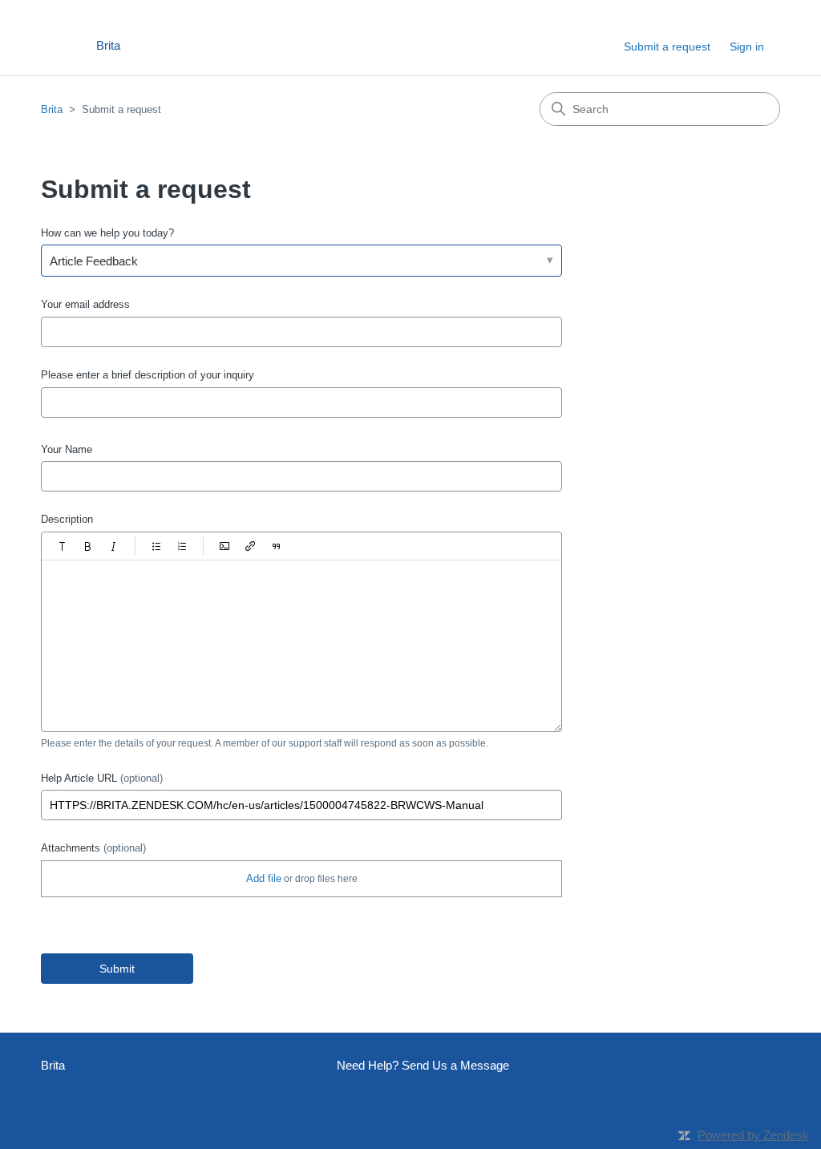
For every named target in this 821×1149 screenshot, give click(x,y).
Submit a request (667, 46)
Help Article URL (102, 778)
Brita (52, 109)
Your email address (85, 304)
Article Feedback (94, 261)
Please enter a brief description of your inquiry (147, 375)
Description (67, 519)
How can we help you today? (107, 233)
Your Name (66, 449)
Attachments (93, 848)
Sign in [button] (747, 46)
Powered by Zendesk (753, 1135)
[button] (62, 546)
